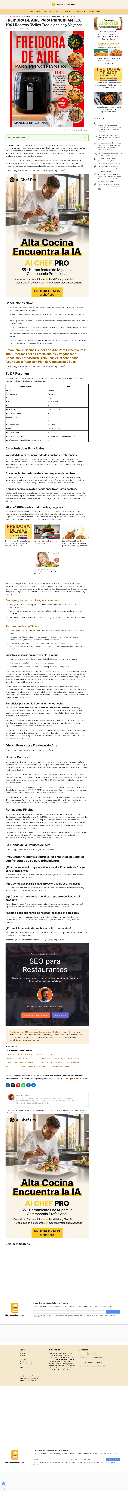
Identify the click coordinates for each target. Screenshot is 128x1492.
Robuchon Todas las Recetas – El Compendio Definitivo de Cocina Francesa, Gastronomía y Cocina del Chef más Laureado (109, 177)
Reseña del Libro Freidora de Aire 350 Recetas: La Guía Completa (31, 1054)
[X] (13, 1085)
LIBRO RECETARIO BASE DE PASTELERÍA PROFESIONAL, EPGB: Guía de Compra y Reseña (68, 1112)
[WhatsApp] (23, 1085)
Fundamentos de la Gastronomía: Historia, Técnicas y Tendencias (110, 154)
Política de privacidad (27, 1363)
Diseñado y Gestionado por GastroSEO (92, 1366)
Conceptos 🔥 (78, 11)
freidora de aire (62, 148)
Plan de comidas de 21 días (22, 626)
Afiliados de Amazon (26, 1367)
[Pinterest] (18, 1085)
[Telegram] (33, 1085)
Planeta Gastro (68, 1353)
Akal (50, 1353)
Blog (98, 11)
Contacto (23, 1355)
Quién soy (23, 1353)
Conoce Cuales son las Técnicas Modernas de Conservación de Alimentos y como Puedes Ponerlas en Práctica (109, 146)
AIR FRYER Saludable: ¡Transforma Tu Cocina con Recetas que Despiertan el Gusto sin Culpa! (42, 1058)
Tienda (30, 11)
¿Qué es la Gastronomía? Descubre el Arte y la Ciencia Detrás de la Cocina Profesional (109, 161)
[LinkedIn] (28, 1085)
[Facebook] (8, 1085)
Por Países (64, 11)
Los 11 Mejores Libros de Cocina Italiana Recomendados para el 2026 (109, 187)
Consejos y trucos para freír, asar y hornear (33, 600)
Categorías (40, 11)
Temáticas (53, 11)
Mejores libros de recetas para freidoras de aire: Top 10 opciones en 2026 (109, 137)
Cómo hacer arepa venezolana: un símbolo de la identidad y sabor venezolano (37, 1066)
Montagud (59, 1353)
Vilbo (54, 1353)
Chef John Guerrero (24, 1095)
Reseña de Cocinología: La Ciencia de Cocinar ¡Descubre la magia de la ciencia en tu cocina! (42, 1062)
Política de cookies (26, 1361)
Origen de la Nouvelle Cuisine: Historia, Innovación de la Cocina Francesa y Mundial (109, 169)
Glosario (91, 11)
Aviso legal (23, 1359)
